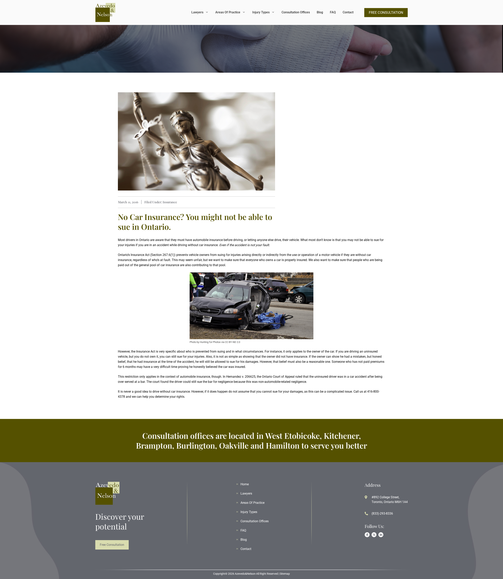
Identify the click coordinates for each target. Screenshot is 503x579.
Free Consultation (112, 545)
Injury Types (261, 12)
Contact (348, 12)
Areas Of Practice (227, 12)
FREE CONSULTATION (386, 12)
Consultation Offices (296, 12)
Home (244, 484)
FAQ (333, 12)
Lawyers (197, 12)
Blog (320, 12)
